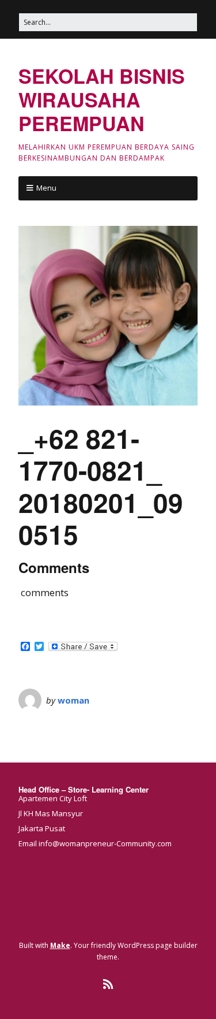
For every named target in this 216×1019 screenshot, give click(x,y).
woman (73, 700)
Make (60, 945)
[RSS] (108, 984)
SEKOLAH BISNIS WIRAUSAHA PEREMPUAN (101, 99)
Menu (46, 188)
